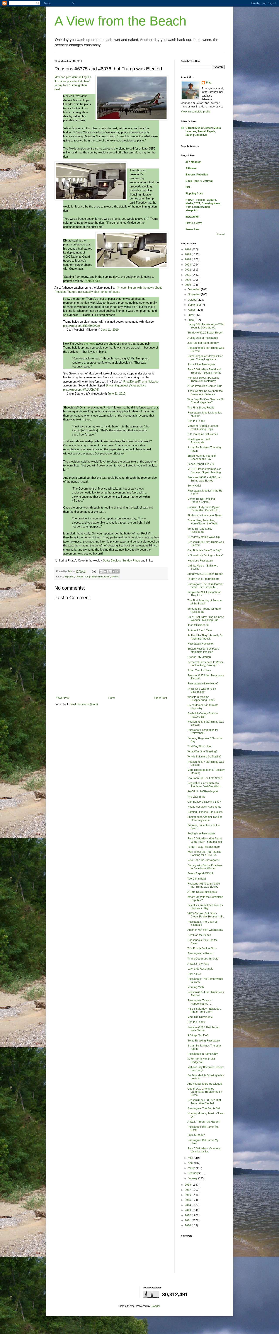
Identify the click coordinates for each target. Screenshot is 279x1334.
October (193, 299)
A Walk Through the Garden (203, 1121)
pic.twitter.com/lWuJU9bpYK (81, 389)
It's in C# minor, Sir (198, 625)
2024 (188, 259)
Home (112, 697)
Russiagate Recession (200, 643)
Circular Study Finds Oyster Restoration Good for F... (203, 509)
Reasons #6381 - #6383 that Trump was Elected (204, 479)
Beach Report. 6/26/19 (200, 464)
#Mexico (153, 381)
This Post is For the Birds (202, 948)
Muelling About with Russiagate (199, 441)
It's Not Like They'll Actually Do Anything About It (205, 637)
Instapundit (192, 216)
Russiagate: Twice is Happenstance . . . (199, 1002)
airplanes (69, 576)
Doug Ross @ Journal (199, 180)
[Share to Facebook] (113, 571)
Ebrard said (93, 280)
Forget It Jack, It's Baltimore (203, 578)
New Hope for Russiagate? (203, 860)
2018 (188, 1184)
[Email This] (101, 571)
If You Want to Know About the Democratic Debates (205, 393)
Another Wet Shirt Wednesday (205, 929)
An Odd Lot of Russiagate (202, 791)
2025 (188, 254)
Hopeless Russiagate (200, 560)
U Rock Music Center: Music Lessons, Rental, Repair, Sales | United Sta (203, 131)
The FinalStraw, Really (200, 407)
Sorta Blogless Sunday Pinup (121, 560)
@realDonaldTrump (135, 381)
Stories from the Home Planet (204, 515)
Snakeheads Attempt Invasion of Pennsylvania (205, 818)
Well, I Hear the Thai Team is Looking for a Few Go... (204, 853)
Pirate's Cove (193, 223)
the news (89, 343)
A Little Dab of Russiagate (202, 337)
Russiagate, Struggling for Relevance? (202, 731)
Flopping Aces (194, 193)
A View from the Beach (120, 21)
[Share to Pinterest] (117, 571)
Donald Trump (82, 576)
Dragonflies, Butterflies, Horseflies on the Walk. (202, 522)
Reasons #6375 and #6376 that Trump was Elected (203, 885)
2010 (188, 1225)
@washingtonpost (117, 385)
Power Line (192, 229)
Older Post (160, 697)
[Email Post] (94, 571)
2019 (188, 284)
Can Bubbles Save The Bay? (204, 550)
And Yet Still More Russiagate (205, 1083)
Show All (221, 234)
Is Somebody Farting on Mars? (205, 555)
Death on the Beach (199, 935)
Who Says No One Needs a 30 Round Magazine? (205, 401)
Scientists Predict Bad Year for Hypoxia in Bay (205, 907)
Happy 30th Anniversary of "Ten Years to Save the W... (206, 326)
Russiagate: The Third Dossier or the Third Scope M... (205, 586)
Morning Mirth (195, 987)
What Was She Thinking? (202, 751)
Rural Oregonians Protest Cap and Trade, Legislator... (205, 358)
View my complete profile (196, 111)
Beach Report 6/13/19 (200, 873)
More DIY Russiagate (200, 1017)
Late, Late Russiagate (200, 968)
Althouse (191, 168)
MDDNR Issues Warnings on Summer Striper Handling (204, 471)
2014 (188, 1205)
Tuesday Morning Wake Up (203, 537)
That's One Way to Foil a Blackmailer (201, 690)
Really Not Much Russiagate (204, 806)
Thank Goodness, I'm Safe (202, 958)
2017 (188, 1189)
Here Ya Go (194, 973)
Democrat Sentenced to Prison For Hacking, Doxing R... (205, 664)
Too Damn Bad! (196, 878)
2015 (188, 1199)
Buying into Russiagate (201, 833)
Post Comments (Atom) (84, 704)
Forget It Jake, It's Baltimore (203, 846)
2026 (188, 249)
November (194, 294)
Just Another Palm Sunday (203, 342)
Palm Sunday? (196, 1135)
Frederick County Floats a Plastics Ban (202, 715)
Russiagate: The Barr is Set (203, 1108)
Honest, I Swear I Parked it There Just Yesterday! (203, 379)
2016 (188, 1194)
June (191, 320)
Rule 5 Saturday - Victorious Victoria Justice (204, 1150)
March (192, 1168)
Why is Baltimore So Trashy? (204, 756)
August (192, 309)
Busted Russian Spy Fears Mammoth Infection (203, 650)
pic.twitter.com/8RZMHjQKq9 (81, 325)
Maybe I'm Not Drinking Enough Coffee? (201, 500)
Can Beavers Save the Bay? (204, 801)
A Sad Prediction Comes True (204, 386)
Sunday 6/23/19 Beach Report (205, 573)
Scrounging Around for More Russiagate (204, 610)
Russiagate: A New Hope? (202, 683)
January (193, 1178)
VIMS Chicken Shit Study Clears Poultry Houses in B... (206, 915)
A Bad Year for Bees (199, 670)
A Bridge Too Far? (198, 1035)
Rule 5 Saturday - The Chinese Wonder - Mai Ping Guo (205, 619)
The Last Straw (196, 796)
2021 (188, 274)
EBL (188, 187)
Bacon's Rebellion (196, 174)
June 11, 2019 (110, 329)
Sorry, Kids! (194, 485)
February (193, 1173)
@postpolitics (137, 385)
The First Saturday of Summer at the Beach (205, 602)
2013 (188, 1210)
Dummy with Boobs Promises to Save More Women (204, 867)
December (194, 289)
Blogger (155, 1306)
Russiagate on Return (200, 953)
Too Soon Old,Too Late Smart (204, 778)
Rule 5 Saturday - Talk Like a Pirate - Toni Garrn (204, 1010)
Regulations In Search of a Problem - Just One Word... (204, 785)
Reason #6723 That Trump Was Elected (203, 1029)
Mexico (115, 576)
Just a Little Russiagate (201, 364)
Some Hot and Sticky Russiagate (199, 530)
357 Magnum (193, 161)
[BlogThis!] (105, 571)
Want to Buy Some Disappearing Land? (201, 699)
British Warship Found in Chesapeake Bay (201, 457)
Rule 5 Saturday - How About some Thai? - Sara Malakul (205, 840)
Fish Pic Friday (196, 420)
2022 (188, 269)
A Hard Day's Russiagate (202, 891)
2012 (188, 1215)
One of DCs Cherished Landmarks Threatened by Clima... (204, 1092)
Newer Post (62, 697)
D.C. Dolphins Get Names (202, 434)
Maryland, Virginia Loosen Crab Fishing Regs (203, 427)
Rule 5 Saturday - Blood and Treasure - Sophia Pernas (204, 371)
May (191, 1157)
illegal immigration (101, 576)
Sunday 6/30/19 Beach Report (205, 332)
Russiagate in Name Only (202, 1053)
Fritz (208, 82)
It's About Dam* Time (199, 630)
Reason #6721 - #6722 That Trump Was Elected (204, 1102)
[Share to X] (109, 571)
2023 (188, 264)
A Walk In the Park (198, 963)
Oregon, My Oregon (199, 656)
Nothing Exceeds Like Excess (205, 811)
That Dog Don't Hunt (199, 746)
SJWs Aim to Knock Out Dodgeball (201, 1060)
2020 (188, 279)
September (195, 304)
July (190, 314)
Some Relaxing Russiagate (203, 1040)
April (191, 1163)
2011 (188, 1220)
